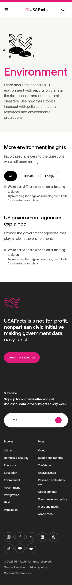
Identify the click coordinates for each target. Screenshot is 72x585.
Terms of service (14, 567)
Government (12, 487)
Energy (49, 176)
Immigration (11, 495)
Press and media (48, 506)
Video (41, 450)
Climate (29, 176)
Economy (10, 465)
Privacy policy (38, 567)
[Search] (63, 9)
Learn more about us (22, 357)
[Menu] (6, 10)
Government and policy (53, 499)
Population (11, 509)
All (10, 176)
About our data (47, 491)
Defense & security (16, 457)
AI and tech (45, 514)
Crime (8, 450)
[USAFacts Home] (36, 9)
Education (10, 472)
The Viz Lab (45, 465)
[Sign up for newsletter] (58, 420)
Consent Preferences (17, 573)
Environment (12, 480)
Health (8, 502)
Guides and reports (50, 457)
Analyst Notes (47, 472)
